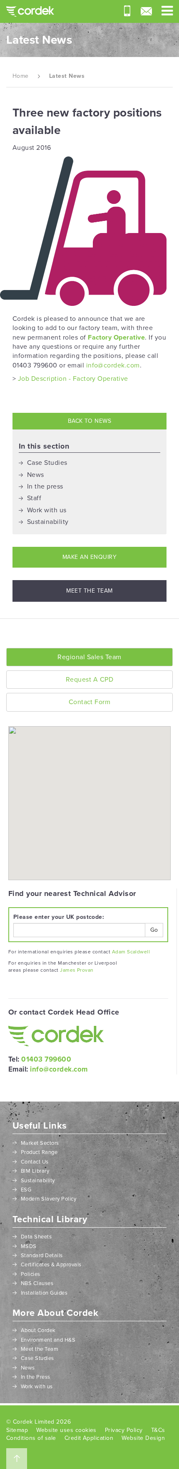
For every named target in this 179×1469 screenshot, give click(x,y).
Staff (34, 498)
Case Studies (47, 463)
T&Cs (158, 1430)
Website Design (143, 1438)
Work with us (47, 510)
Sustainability (48, 522)
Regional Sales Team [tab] (89, 657)
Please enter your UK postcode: (58, 917)
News (35, 475)
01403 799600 (46, 1059)
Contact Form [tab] (90, 702)
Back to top (16, 1458)
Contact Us (35, 1162)
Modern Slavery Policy (48, 1199)
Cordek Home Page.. (30, 11)
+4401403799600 (127, 10)
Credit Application (89, 1438)
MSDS (29, 1246)
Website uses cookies (66, 1430)
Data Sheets (36, 1236)
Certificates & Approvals (51, 1264)
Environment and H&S (48, 1340)
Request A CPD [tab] (89, 679)
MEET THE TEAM (89, 590)
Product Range (39, 1152)
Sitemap (17, 1430)
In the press (45, 486)
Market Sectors (40, 1143)
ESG (26, 1189)
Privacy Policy (124, 1430)
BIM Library (35, 1171)
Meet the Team (39, 1349)
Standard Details (42, 1255)
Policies (30, 1274)
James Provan (77, 970)
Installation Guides (44, 1293)
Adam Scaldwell (131, 952)
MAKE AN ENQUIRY (89, 557)
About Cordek (38, 1330)
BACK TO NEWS (90, 420)
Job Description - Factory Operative (73, 379)
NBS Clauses (37, 1283)
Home (20, 75)
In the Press (35, 1377)
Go (154, 929)
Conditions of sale (31, 1438)
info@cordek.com (146, 11)
